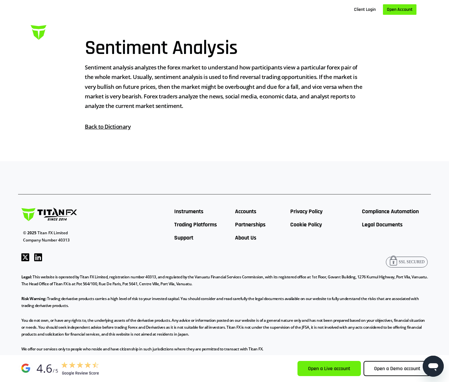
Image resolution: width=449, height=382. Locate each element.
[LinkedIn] (38, 256)
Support (183, 238)
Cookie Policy (306, 224)
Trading (162, 31)
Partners (290, 31)
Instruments (188, 211)
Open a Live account (329, 368)
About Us (351, 31)
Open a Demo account (397, 368)
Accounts (245, 211)
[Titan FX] (62, 31)
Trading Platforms (195, 224)
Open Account (400, 10)
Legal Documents (382, 224)
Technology (197, 31)
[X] (25, 256)
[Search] (413, 31)
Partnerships (250, 224)
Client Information (245, 31)
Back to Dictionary (107, 126)
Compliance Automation (390, 211)
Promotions (389, 31)
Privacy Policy (306, 211)
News (320, 31)
